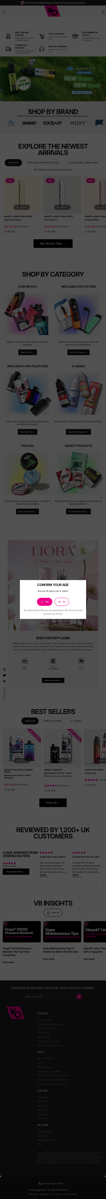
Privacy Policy (55, 613)
